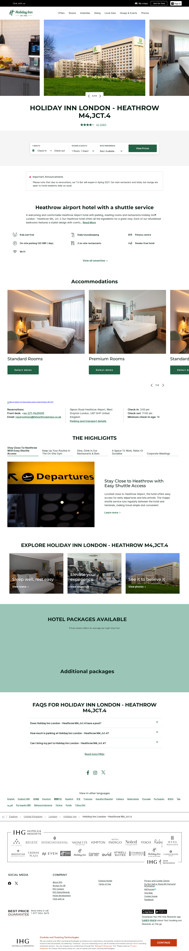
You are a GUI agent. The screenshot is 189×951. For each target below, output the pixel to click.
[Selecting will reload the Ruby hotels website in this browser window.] (158, 842)
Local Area (110, 13)
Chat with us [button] (19, 3)
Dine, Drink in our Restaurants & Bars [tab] (88, 452)
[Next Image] (99, 96)
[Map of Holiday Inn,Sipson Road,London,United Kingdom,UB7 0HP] (30, 402)
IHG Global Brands (61, 892)
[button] (176, 3)
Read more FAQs (94, 754)
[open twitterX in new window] (101, 773)
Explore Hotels (105, 881)
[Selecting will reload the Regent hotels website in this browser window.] (32, 842)
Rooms (72, 13)
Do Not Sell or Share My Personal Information (159, 885)
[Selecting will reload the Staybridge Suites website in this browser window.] (137, 853)
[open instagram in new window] (93, 773)
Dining (97, 13)
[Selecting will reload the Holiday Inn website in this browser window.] (80, 853)
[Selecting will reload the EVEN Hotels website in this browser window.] (49, 853)
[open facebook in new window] (86, 773)
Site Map (148, 893)
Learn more (111, 512)
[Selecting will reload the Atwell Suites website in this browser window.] (120, 853)
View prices (142, 148)
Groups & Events (128, 13)
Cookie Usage (150, 896)
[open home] (4, 817)
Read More (89, 222)
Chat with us (58, 899)
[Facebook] (10, 883)
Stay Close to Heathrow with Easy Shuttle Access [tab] (22, 450)
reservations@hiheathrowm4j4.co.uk (38, 417)
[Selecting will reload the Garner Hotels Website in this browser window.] (94, 853)
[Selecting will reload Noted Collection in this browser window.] (131, 842)
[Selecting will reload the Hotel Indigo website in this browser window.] (115, 842)
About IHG (57, 882)
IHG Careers (58, 889)
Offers (61, 13)
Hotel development (62, 895)
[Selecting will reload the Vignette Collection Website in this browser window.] (80, 842)
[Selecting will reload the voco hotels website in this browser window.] (146, 842)
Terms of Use (105, 884)
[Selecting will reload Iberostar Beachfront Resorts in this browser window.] (18, 853)
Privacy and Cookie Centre (156, 881)
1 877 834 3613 (40, 913)
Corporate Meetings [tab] (158, 453)
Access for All (59, 885)
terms (135, 943)
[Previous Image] (89, 96)
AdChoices (149, 889)
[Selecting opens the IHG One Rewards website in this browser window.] (161, 862)
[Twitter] (16, 883)
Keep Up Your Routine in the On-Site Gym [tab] (56, 452)
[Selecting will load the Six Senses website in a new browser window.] (16, 842)
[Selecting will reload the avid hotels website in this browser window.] (106, 853)
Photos (145, 13)
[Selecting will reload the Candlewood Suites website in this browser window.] (170, 853)
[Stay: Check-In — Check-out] (49, 150)
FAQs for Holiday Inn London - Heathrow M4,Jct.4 (95, 707)
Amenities (85, 13)
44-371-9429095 (33, 413)
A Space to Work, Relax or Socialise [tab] (127, 452)
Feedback (149, 899)
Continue (163, 942)
